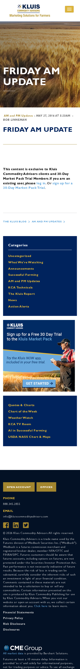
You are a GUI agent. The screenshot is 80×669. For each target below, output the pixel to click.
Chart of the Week (22, 411)
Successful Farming (23, 274)
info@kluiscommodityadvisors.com (25, 516)
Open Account (19, 487)
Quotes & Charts (21, 405)
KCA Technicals (20, 287)
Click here (41, 606)
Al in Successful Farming (27, 430)
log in (41, 183)
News (12, 300)
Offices (46, 487)
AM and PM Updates (18, 115)
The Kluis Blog (15, 221)
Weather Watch (20, 417)
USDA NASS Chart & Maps (29, 436)
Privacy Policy (13, 618)
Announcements (21, 268)
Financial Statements (18, 612)
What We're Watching (25, 262)
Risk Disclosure (14, 623)
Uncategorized (19, 256)
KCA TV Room (19, 424)
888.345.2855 (11, 504)
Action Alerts (18, 306)
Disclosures (11, 629)
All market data (13, 653)
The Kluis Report (21, 293)
